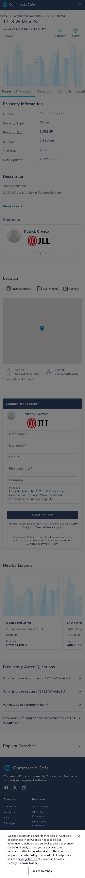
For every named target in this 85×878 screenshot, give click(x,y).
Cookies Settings (41, 870)
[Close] (78, 836)
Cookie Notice (29, 863)
